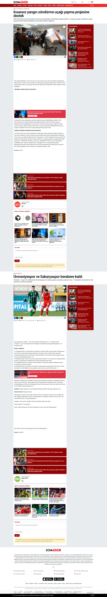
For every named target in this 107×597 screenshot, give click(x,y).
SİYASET (25, 5)
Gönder (17, 260)
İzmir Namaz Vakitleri (60, 570)
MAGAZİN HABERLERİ (77, 591)
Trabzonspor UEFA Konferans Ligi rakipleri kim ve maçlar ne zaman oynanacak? (39, 516)
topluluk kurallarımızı (26, 265)
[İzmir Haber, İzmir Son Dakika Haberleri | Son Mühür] (20, 2)
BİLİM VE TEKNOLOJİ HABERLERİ (39, 593)
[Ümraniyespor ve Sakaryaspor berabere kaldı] (40, 300)
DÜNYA (49, 5)
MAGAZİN (40, 5)
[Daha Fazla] (22, 57)
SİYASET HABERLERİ (48, 591)
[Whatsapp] (54, 567)
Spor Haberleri (17, 273)
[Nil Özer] (17, 204)
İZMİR (14, 5)
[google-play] (59, 579)
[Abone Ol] (65, 56)
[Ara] (91, 5)
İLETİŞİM (20, 591)
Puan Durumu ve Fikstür (20, 573)
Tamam (92, 595)
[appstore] (47, 579)
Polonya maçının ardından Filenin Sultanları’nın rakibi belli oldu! (21, 515)
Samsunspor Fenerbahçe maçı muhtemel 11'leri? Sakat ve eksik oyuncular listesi (21, 499)
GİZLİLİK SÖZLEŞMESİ (28, 591)
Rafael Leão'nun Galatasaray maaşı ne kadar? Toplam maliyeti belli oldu (40, 499)
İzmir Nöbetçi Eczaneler (20, 570)
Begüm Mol (17, 320)
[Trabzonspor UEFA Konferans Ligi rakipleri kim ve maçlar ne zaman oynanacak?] (40, 508)
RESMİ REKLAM (69, 5)
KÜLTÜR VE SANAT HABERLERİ (61, 593)
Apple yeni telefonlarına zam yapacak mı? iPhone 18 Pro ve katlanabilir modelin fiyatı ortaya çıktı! (21, 240)
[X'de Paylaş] (17, 57)
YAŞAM (45, 5)
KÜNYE (15, 591)
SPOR (35, 5)
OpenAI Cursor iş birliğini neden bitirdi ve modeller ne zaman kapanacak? (21, 225)
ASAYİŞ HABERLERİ (26, 593)
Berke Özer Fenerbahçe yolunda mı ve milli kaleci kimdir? (57, 515)
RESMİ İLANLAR (60, 5)
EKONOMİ (30, 5)
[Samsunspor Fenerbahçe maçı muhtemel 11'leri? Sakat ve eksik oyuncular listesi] (22, 492)
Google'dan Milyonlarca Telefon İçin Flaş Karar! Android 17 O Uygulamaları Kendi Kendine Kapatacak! (57, 240)
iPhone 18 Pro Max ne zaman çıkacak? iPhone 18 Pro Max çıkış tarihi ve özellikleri (56, 225)
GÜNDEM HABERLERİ (38, 591)
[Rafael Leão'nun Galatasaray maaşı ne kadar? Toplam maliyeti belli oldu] (40, 492)
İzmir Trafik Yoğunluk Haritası (82, 570)
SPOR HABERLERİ (68, 591)
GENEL (54, 5)
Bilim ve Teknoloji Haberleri (21, 8)
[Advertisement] (40, 70)
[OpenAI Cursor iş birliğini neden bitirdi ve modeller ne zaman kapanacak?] (22, 218)
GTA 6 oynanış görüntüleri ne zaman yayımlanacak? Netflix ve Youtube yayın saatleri (40, 225)
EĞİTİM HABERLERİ (50, 593)
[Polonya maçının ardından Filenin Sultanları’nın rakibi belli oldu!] (22, 508)
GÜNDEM (19, 5)
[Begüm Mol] (17, 478)
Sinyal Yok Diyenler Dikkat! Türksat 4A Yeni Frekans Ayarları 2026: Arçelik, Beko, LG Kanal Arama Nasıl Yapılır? (40, 240)
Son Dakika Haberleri (59, 573)
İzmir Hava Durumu (39, 570)
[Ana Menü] (93, 5)
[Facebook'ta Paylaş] (15, 57)
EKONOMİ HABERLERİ (58, 591)
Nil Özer (16, 59)
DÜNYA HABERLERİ (17, 593)
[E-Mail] (22, 206)
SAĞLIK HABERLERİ (73, 593)
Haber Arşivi (78, 573)
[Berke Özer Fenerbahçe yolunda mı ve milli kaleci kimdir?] (57, 508)
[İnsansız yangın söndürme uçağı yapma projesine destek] (40, 39)
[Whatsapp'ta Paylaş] (19, 57)
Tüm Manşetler (38, 573)
